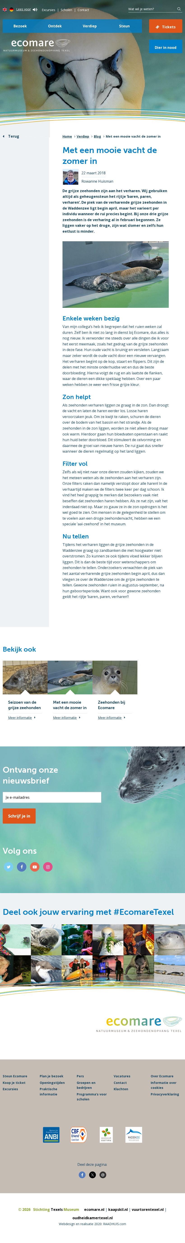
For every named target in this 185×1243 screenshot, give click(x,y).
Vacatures (122, 1076)
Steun (124, 26)
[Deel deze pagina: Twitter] (92, 1174)
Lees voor (23, 9)
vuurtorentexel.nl (148, 1209)
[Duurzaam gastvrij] (106, 1134)
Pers (80, 1076)
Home (67, 136)
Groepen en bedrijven (86, 1085)
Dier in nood (165, 47)
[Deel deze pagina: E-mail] (102, 1174)
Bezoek (20, 26)
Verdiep (90, 26)
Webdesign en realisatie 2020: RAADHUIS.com (92, 1224)
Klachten (121, 1089)
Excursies (48, 10)
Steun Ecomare (15, 1076)
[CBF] (78, 1134)
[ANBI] (51, 1134)
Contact (83, 10)
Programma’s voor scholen (92, 1096)
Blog (97, 136)
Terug (13, 136)
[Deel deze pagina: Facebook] (82, 1174)
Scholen (66, 10)
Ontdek (55, 26)
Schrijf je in (19, 816)
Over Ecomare (162, 1076)
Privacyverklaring (165, 1094)
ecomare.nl (94, 1209)
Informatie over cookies (163, 1085)
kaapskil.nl (118, 1209)
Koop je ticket (14, 1082)
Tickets (169, 26)
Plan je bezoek (51, 1076)
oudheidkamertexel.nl (92, 1217)
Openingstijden (52, 1082)
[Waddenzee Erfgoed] (134, 1134)
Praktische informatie (48, 1091)
